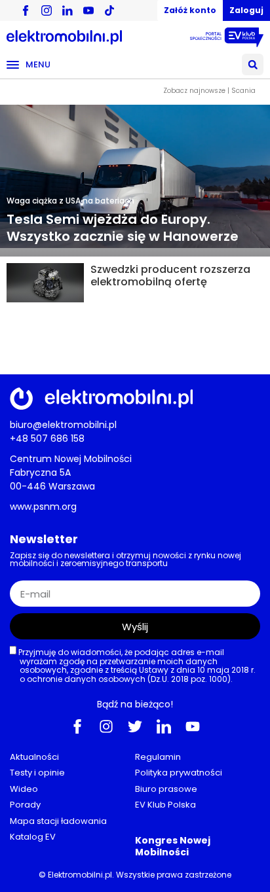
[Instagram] (106, 725)
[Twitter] (135, 725)
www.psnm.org (43, 506)
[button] (252, 64)
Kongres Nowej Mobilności (172, 845)
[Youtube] (192, 725)
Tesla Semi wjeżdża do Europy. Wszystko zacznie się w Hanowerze (123, 227)
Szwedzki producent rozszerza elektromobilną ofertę (170, 275)
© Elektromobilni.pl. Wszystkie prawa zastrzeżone (135, 874)
